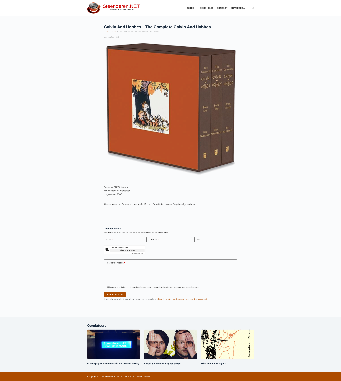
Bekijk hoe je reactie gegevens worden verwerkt (182, 299)
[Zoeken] (253, 8)
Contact (222, 8)
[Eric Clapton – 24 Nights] (227, 344)
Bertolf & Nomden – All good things (162, 363)
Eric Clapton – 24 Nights (213, 363)
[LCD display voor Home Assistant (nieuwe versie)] (113, 344)
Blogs (190, 8)
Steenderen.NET (121, 6)
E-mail (155, 239)
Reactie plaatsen (115, 294)
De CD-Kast (206, 8)
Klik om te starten (127, 250)
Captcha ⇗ (138, 253)
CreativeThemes (142, 376)
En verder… (238, 8)
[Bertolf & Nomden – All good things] (170, 344)
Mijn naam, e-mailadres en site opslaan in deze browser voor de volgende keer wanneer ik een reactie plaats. (153, 287)
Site (198, 239)
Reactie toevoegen (115, 262)
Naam (109, 239)
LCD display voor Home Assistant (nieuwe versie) (113, 363)
